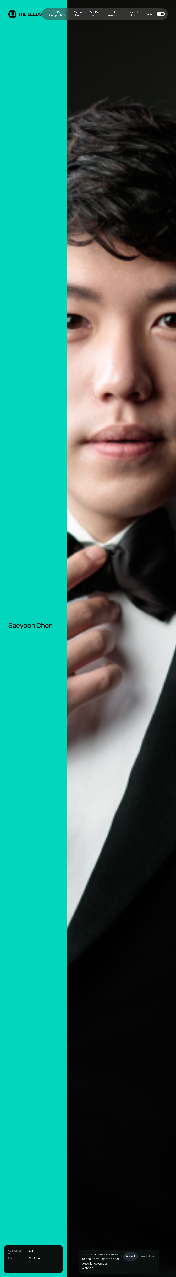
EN (162, 14)
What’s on (93, 14)
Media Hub (78, 14)
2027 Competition (57, 14)
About (149, 14)
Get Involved (113, 14)
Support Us (133, 14)
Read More (147, 1256)
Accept (130, 1256)
